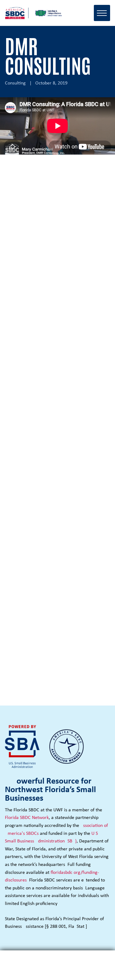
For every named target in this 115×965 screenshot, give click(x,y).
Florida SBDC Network (27, 817)
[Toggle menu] (102, 13)
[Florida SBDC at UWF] (35, 13)
